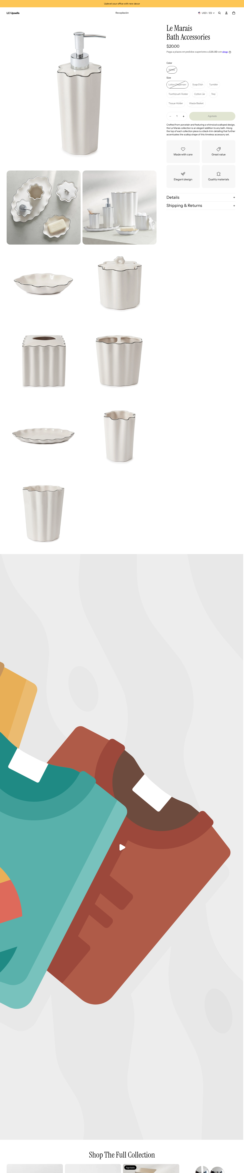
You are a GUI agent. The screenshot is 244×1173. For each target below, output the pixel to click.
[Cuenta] (226, 13)
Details (172, 197)
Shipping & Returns (184, 205)
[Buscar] (219, 13)
